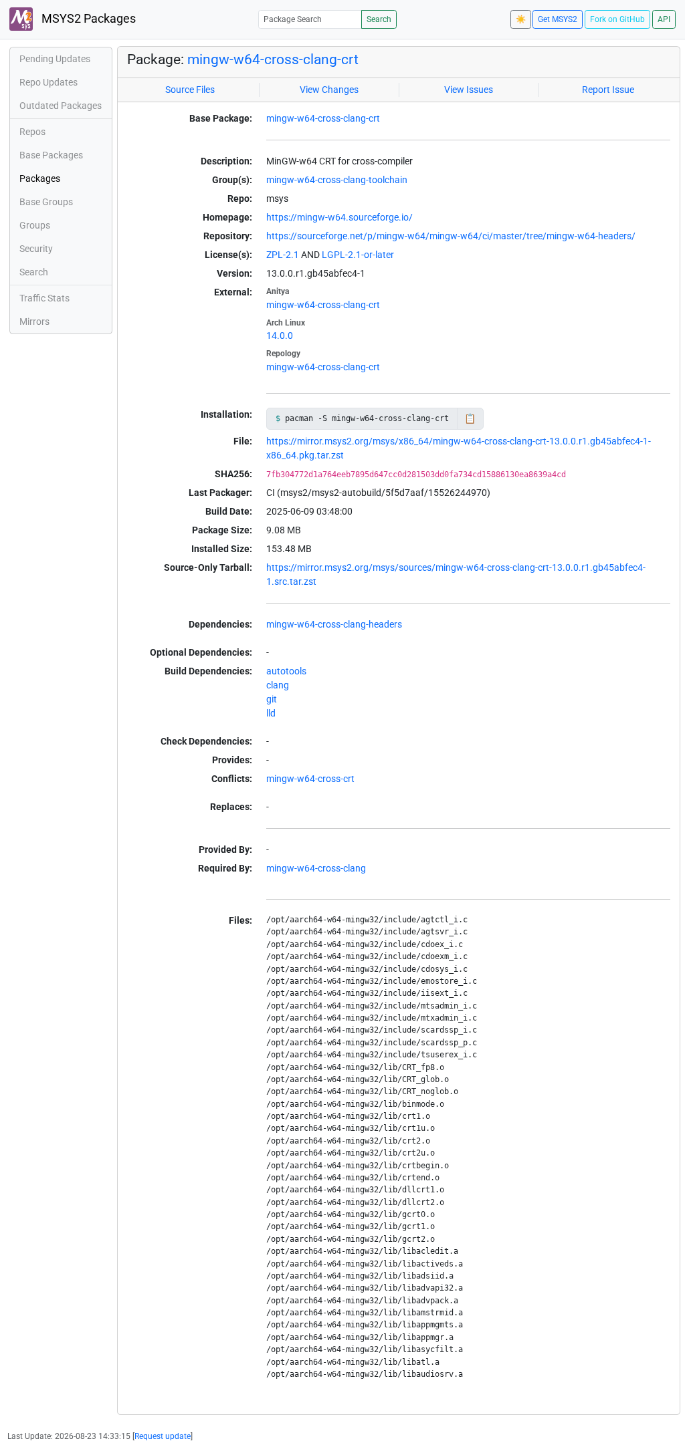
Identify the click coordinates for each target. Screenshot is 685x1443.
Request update (162, 1436)
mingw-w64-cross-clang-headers (334, 624)
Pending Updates (54, 58)
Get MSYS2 (557, 19)
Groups (34, 225)
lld (271, 713)
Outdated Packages (60, 105)
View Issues (468, 89)
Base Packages (51, 155)
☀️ (521, 19)
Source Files (190, 89)
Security (36, 248)
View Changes (329, 89)
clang (277, 685)
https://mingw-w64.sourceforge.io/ (339, 217)
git (271, 699)
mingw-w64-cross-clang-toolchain (336, 179)
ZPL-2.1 (282, 254)
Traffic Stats (44, 298)
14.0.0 (279, 335)
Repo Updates (48, 82)
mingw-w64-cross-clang (316, 868)
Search (379, 19)
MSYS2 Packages (87, 18)
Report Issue (608, 89)
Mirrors (34, 321)
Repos (32, 131)
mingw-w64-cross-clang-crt (273, 59)
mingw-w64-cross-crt (310, 778)
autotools (286, 671)
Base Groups (46, 201)
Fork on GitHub (617, 19)
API (664, 19)
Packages (39, 178)
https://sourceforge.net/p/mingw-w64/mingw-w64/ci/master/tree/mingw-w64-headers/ (450, 236)
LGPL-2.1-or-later (358, 254)
